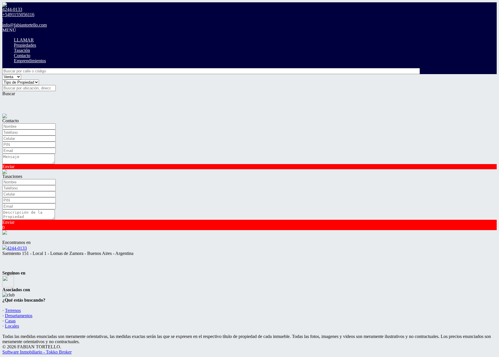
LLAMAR (24, 39)
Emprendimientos (30, 60)
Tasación (22, 50)
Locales (12, 326)
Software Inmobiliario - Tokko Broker (37, 352)
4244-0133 (17, 248)
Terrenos (13, 310)
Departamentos (18, 315)
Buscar (8, 93)
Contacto (22, 55)
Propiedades (25, 45)
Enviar (8, 166)
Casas (10, 320)
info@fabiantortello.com (24, 24)
